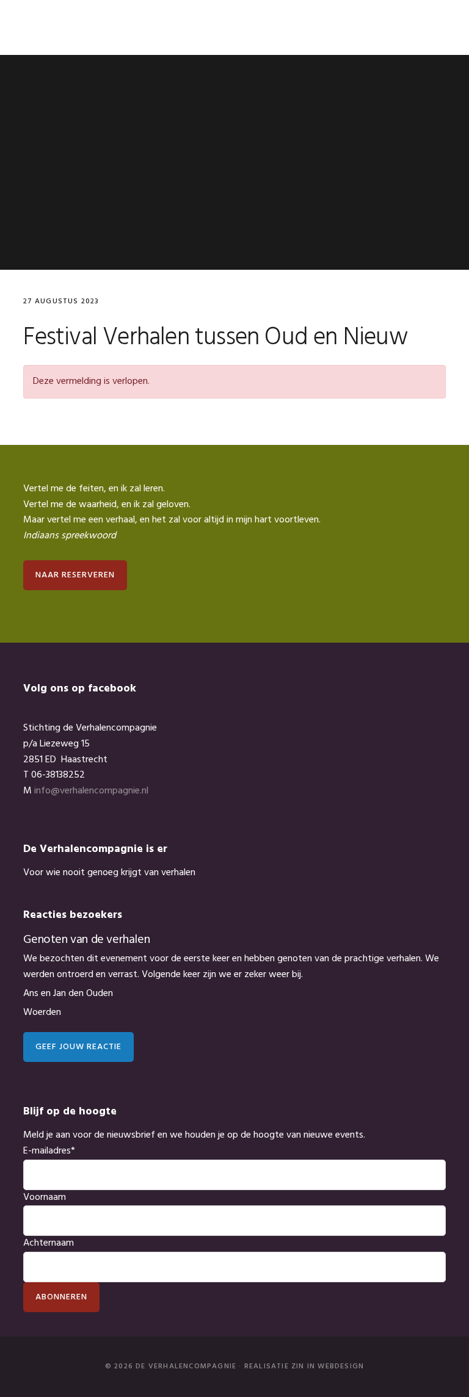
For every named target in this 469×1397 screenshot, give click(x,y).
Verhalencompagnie (66, 27)
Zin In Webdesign (327, 1366)
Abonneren (61, 1297)
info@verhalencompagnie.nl (91, 791)
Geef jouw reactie (78, 1047)
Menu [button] (430, 27)
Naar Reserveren (75, 575)
